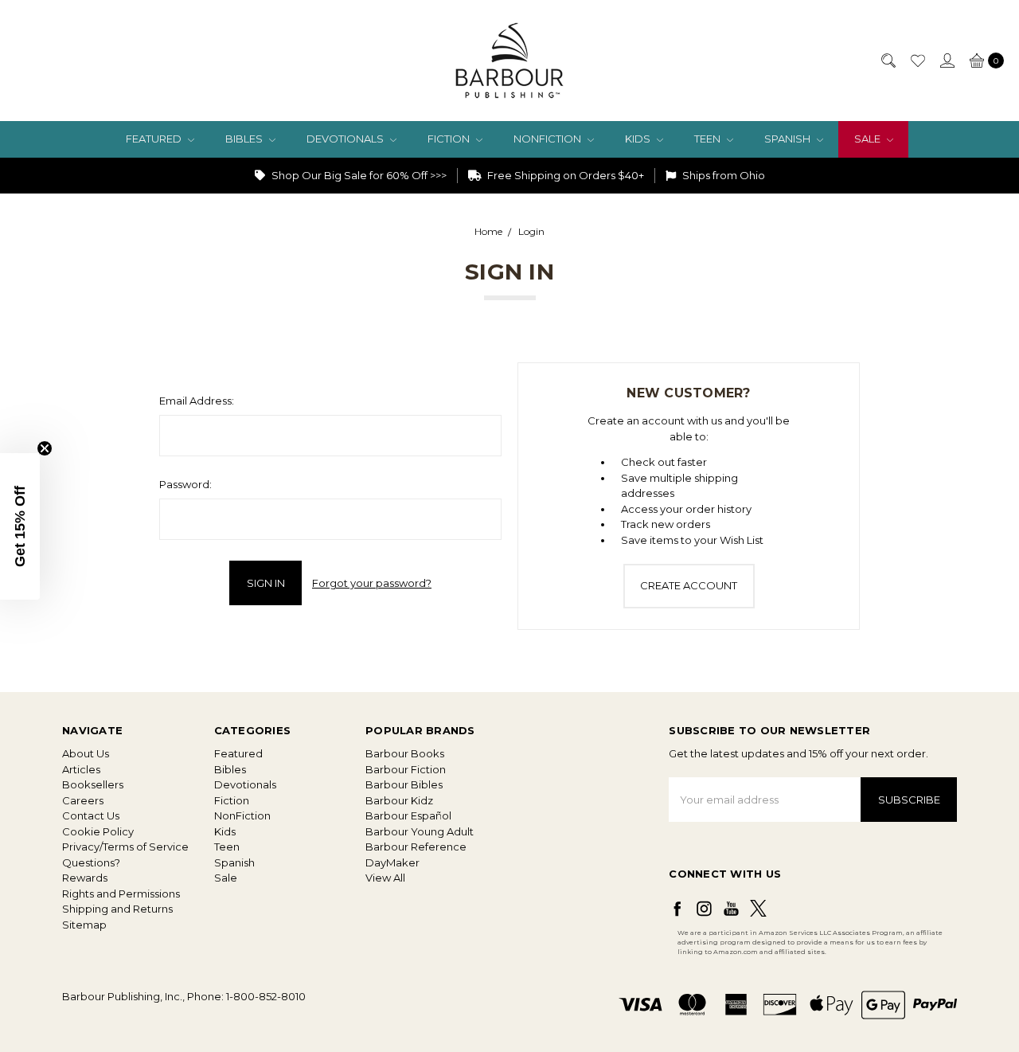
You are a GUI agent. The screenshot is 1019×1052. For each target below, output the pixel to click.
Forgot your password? (371, 583)
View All (385, 877)
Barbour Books (404, 753)
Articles (81, 769)
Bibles (245, 138)
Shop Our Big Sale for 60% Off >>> (358, 175)
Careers (82, 800)
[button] (20, 526)
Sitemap (84, 924)
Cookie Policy (98, 831)
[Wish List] (917, 60)
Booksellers (92, 784)
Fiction (450, 138)
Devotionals (346, 138)
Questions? (91, 862)
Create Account (688, 585)
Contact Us (90, 815)
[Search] (887, 60)
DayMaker (392, 862)
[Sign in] (946, 60)
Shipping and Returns (117, 908)
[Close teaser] (45, 448)
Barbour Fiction (405, 769)
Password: (185, 484)
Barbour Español (408, 815)
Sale (868, 138)
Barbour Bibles (404, 784)
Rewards (84, 877)
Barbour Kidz (399, 800)
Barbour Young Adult (419, 831)
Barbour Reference (416, 846)
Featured (155, 138)
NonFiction (548, 138)
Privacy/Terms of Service (125, 846)
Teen (708, 138)
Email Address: (196, 400)
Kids (639, 138)
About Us (85, 753)
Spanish (788, 138)
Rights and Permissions (121, 893)
